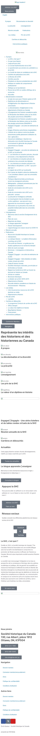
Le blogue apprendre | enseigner (18, 223)
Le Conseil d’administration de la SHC (19, 65)
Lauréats (10, 299)
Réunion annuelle (13, 30)
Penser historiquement (15, 225)
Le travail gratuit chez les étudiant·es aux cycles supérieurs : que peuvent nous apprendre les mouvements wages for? (21, 201)
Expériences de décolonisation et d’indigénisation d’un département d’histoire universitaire (21, 103)
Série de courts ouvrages (16, 248)
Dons (4, 677)
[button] (9, 652)
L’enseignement (26, 26)
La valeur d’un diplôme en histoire (18, 308)
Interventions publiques (20, 44)
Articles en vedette (14, 274)
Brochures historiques (15, 277)
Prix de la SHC (25, 35)
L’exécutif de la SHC (14, 63)
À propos (8, 21)
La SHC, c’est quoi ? (14, 59)
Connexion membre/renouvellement (14, 672)
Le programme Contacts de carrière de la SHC (22, 303)
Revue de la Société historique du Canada (21, 234)
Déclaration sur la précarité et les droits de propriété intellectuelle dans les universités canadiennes (21, 208)
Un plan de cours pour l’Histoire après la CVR (22, 99)
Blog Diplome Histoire (14, 310)
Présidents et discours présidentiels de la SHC (22, 81)
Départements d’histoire (15, 281)
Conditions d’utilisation (10, 686)
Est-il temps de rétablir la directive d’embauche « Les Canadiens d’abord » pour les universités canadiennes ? (22, 175)
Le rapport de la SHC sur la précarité (19, 170)
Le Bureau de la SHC (14, 77)
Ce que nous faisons (14, 61)
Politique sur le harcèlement (16, 88)
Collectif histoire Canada (15, 263)
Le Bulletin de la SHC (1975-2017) (18, 279)
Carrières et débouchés (19, 39)
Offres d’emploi (12, 305)
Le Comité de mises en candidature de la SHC (22, 72)
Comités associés (13, 79)
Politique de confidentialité (11, 681)
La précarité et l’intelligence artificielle (20, 197)
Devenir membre (8, 667)
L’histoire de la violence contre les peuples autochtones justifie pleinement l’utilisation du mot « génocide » (22, 134)
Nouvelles (11, 94)
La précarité (11, 26)
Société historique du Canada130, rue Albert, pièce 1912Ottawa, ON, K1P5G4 (18, 637)
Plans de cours (12, 219)
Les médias (11, 35)
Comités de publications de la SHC (19, 74)
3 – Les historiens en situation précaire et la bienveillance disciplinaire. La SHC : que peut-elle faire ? (22, 166)
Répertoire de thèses (14, 221)
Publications (26, 30)
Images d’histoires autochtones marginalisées (22, 130)
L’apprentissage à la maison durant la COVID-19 (23, 228)
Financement (12, 312)
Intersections (12, 237)
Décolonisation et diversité (24, 21)
